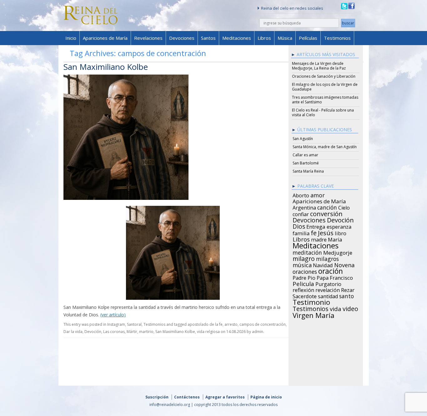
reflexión (303, 289)
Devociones (181, 38)
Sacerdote (305, 295)
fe (314, 232)
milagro (304, 257)
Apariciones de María (105, 38)
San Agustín (303, 138)
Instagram (116, 324)
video (350, 307)
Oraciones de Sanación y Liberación (323, 76)
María (335, 238)
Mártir (132, 331)
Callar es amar (305, 155)
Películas (308, 38)
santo (346, 295)
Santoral (134, 324)
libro (340, 232)
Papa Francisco (335, 276)
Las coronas (114, 331)
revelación (327, 289)
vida (335, 307)
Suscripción (156, 397)
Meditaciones (236, 38)
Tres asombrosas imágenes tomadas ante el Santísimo (325, 100)
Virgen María (313, 314)
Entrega (315, 225)
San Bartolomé (306, 163)
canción (327, 206)
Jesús (326, 231)
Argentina (304, 206)
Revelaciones (148, 38)
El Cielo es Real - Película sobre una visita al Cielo (323, 112)
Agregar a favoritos (225, 397)
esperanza (339, 225)
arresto (231, 324)
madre (319, 238)
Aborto (301, 194)
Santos (208, 38)
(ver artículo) (113, 315)
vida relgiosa (208, 331)
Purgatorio (328, 283)
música (302, 264)
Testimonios (337, 38)
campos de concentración (262, 324)
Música (285, 38)
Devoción (92, 331)
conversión (326, 212)
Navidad (323, 264)
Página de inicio (266, 397)
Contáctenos (187, 397)
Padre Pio (304, 276)
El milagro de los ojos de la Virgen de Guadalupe (325, 87)
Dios (299, 225)
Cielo (344, 206)
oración (330, 270)
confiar (301, 213)
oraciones (305, 270)
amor (317, 194)
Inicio (70, 38)
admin (257, 331)
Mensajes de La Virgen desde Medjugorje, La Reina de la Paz (319, 66)
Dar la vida (73, 331)
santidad (328, 295)
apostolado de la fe (205, 324)
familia (301, 232)
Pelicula (303, 282)
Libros (264, 38)
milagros (327, 257)
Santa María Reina (308, 171)
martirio (146, 331)
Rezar (347, 289)
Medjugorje (337, 251)
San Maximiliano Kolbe (105, 66)
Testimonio (311, 301)
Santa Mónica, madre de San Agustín (325, 146)
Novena (344, 264)
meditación (307, 251)
